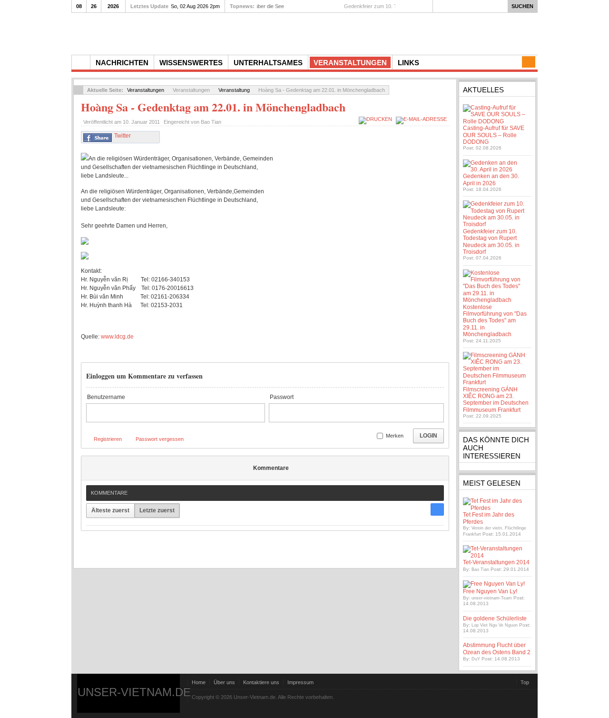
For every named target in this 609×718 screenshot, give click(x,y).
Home (199, 682)
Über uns (224, 682)
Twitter (122, 135)
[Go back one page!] (78, 90)
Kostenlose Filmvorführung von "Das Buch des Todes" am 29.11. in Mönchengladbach (495, 321)
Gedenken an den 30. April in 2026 (491, 179)
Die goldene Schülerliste (495, 618)
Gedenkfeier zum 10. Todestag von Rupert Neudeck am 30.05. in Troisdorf (491, 241)
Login (428, 435)
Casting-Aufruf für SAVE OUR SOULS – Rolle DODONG (493, 135)
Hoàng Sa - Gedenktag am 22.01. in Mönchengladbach (213, 107)
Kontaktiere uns (261, 682)
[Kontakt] (528, 62)
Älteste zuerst (110, 510)
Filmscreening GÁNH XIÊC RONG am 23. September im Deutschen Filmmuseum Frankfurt (496, 399)
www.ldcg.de (117, 336)
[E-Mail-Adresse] (422, 119)
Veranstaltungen (145, 90)
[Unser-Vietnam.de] (161, 32)
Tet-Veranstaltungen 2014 (496, 562)
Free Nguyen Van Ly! (490, 591)
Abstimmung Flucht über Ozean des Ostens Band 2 (496, 648)
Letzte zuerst (157, 510)
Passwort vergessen (160, 439)
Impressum (300, 682)
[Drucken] (376, 119)
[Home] (81, 62)
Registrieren (108, 439)
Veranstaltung (234, 90)
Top (525, 682)
